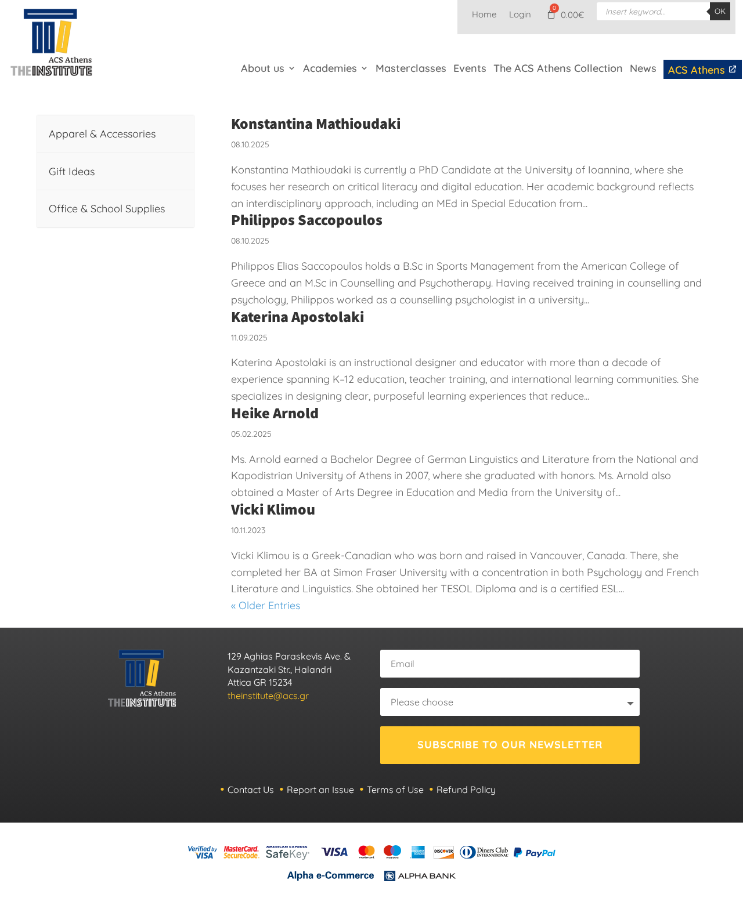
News (643, 68)
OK (720, 11)
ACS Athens (698, 70)
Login (520, 15)
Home (484, 15)
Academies (330, 68)
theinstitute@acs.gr (268, 695)
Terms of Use (395, 789)
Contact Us (251, 789)
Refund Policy (466, 789)
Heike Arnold (275, 412)
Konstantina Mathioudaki (316, 123)
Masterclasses (411, 68)
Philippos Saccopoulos (307, 219)
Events (469, 68)
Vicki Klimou (273, 509)
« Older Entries (265, 605)
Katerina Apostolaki (297, 316)
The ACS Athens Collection (558, 68)
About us (262, 68)
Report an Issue (320, 789)
